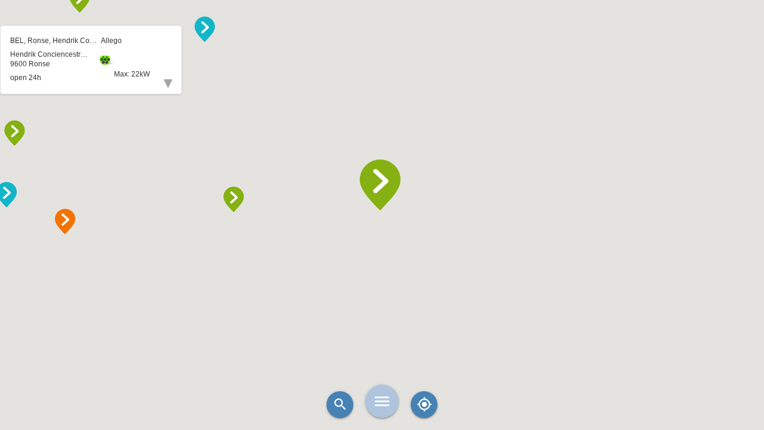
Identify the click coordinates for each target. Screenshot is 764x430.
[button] (382, 185)
